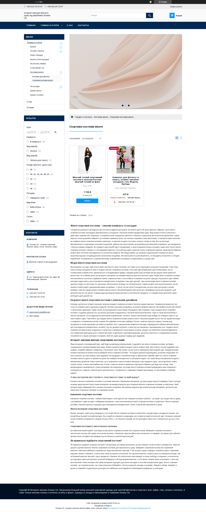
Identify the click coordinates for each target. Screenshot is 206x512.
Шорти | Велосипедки (39, 59)
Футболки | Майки (38, 64)
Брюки (33, 47)
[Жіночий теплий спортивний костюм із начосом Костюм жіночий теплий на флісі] (87, 160)
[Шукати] (149, 15)
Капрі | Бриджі (36, 55)
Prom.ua (116, 503)
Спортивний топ (37, 68)
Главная (30, 25)
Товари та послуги (83, 117)
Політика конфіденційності (140, 508)
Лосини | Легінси (37, 51)
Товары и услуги (49, 25)
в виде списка (181, 138)
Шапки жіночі (35, 91)
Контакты (83, 25)
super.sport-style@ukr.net (39, 312)
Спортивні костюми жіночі (42, 80)
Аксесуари (35, 86)
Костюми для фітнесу (40, 77)
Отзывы (30, 107)
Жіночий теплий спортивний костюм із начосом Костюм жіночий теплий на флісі (87, 179)
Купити (87, 201)
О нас (70, 25)
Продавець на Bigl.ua (103, 506)
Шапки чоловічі (36, 95)
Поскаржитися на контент (118, 508)
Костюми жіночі (101, 117)
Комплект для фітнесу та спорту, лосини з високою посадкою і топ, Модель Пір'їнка (125, 180)
